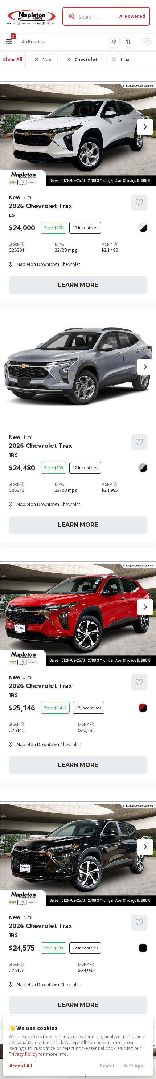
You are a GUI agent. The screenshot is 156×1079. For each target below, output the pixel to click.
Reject (107, 1066)
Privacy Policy (23, 1054)
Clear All (12, 59)
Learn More (78, 285)
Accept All (20, 1066)
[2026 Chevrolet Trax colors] (143, 227)
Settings (133, 1066)
